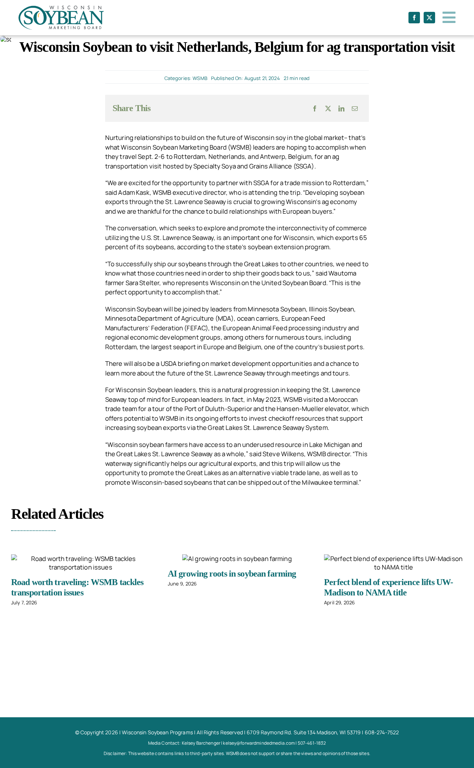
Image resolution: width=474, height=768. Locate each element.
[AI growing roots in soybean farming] (237, 558)
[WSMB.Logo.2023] (61, 8)
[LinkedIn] (341, 108)
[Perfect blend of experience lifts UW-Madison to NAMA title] (393, 562)
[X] (328, 108)
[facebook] (414, 17)
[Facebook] (314, 108)
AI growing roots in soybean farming (232, 573)
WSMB (200, 78)
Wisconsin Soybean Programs (157, 732)
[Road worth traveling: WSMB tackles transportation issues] (80, 562)
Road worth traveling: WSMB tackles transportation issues (77, 587)
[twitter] (429, 17)
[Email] (354, 108)
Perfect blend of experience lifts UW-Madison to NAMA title (388, 587)
